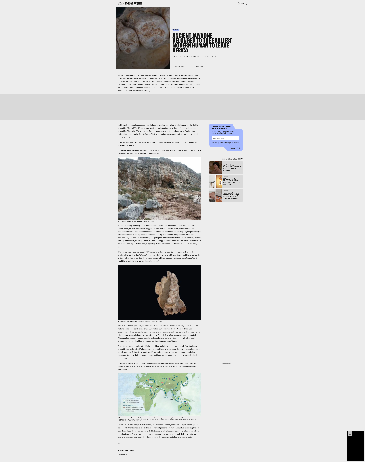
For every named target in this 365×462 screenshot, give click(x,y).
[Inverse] (133, 3)
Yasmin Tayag (180, 67)
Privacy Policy (228, 143)
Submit (233, 148)
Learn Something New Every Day (221, 127)
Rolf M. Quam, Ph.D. (147, 134)
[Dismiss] (361, 432)
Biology (122, 454)
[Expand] (349, 432)
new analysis (161, 131)
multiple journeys (178, 228)
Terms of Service (218, 143)
